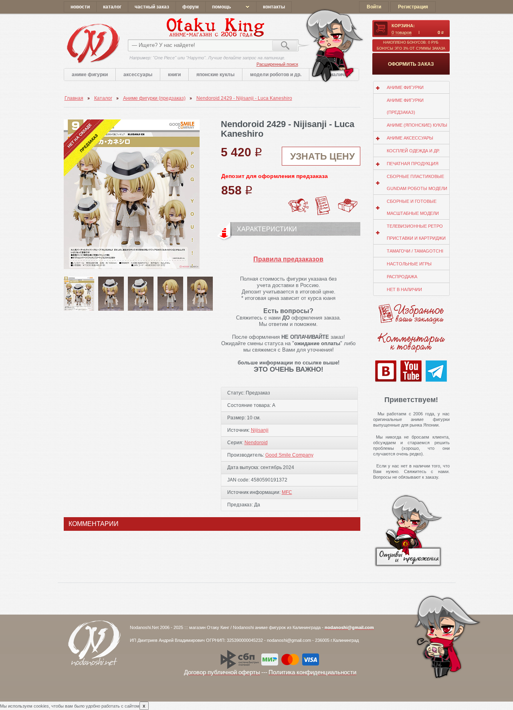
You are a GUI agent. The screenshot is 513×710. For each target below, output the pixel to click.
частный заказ (152, 7)
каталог (112, 7)
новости (80, 7)
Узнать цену (322, 156)
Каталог (103, 98)
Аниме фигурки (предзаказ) (154, 98)
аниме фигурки (90, 74)
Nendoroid (256, 442)
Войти (374, 7)
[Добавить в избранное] (323, 198)
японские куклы (215, 74)
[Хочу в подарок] (348, 200)
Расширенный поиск (277, 64)
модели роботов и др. (275, 74)
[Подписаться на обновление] (298, 198)
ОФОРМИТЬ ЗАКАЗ (411, 64)
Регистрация (413, 7)
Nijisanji (260, 430)
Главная (74, 98)
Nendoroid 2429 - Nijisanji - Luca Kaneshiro (244, 98)
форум (190, 7)
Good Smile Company (289, 455)
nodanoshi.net (93, 43)
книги (174, 74)
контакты (274, 7)
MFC (287, 492)
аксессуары (137, 74)
